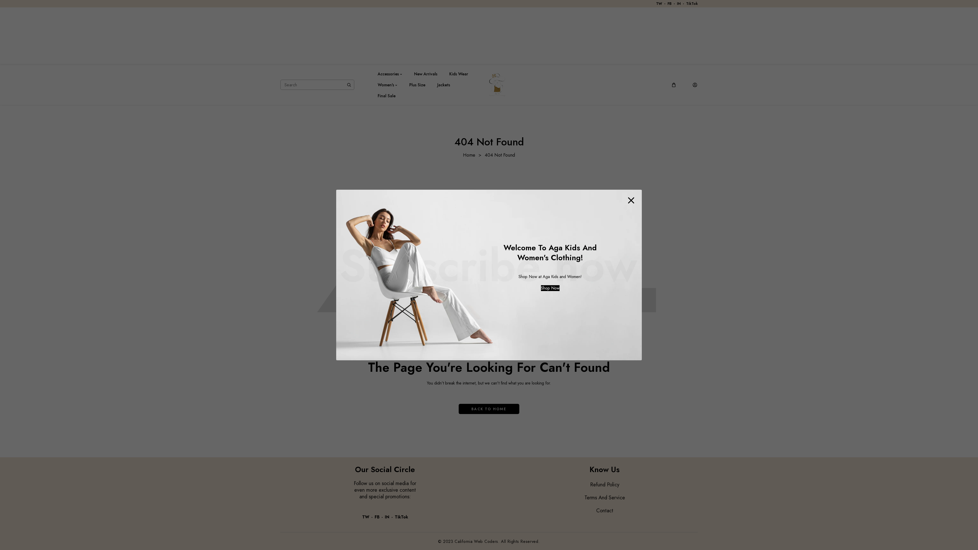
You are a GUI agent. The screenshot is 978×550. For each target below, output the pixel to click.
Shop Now (550, 288)
